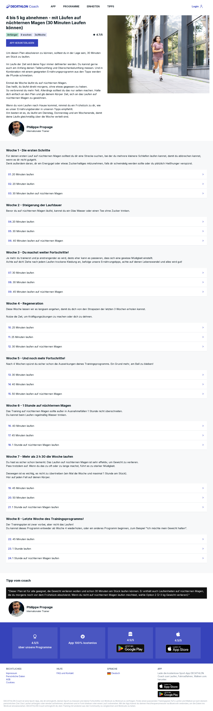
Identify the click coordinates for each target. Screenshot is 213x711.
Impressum (11, 673)
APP (53, 6)
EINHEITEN (93, 6)
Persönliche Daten (15, 676)
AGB (8, 679)
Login (199, 7)
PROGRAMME (71, 6)
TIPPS (110, 6)
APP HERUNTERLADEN (22, 43)
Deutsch (115, 673)
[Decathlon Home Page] (22, 6)
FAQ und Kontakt (65, 673)
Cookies (10, 682)
